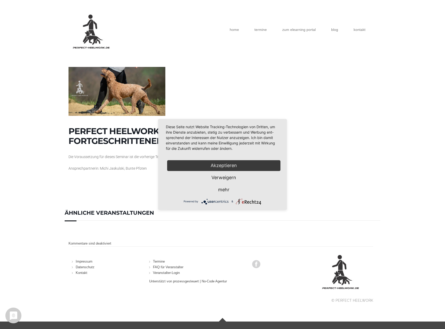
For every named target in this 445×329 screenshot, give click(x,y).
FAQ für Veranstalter (168, 267)
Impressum (84, 261)
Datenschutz (85, 267)
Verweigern (223, 177)
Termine (260, 30)
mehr (223, 189)
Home (234, 30)
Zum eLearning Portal (299, 30)
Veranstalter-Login (166, 273)
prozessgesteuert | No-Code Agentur (200, 281)
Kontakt (359, 30)
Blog (334, 30)
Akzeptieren (224, 165)
